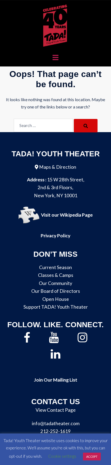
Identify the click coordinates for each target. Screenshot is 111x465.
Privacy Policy (55, 235)
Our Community (55, 283)
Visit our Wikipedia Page (67, 215)
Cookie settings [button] (62, 456)
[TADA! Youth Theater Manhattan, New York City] (55, 24)
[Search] (86, 125)
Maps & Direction (57, 167)
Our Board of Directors (55, 291)
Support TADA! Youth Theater (55, 307)
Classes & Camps (55, 275)
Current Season (55, 267)
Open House (55, 299)
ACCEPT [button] (92, 456)
